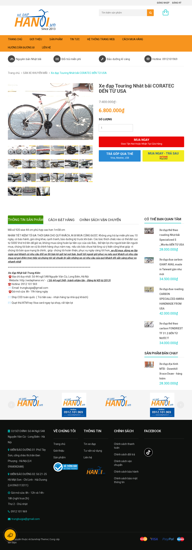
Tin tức (75, 39)
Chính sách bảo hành (126, 471)
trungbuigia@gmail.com (25, 518)
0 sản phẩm (177, 12)
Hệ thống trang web (101, 39)
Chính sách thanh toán (124, 445)
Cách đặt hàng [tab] (61, 220)
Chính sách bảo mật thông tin (125, 480)
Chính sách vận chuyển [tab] (100, 220)
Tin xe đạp (90, 443)
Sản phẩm (56, 39)
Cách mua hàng (132, 39)
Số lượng (105, 119)
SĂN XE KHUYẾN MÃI (35, 72)
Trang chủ (15, 39)
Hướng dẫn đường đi (21, 47)
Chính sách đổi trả (124, 454)
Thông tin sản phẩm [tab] (25, 220)
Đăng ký (176, 2)
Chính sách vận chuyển (123, 463)
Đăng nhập (163, 2)
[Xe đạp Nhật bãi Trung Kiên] (96, 471)
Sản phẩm (59, 457)
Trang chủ (59, 443)
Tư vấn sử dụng (93, 450)
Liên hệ (46, 47)
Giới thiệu (36, 39)
